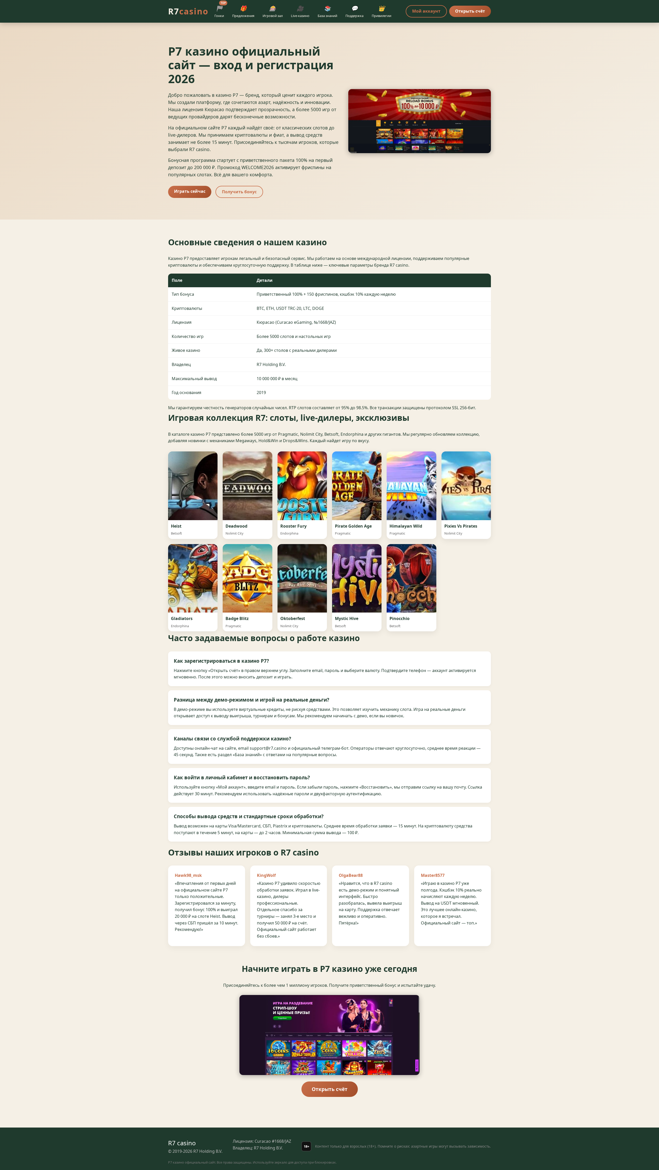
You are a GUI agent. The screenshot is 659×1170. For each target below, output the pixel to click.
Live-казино (300, 11)
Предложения (243, 11)
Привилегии (381, 11)
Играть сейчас (189, 191)
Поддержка (354, 11)
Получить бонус (239, 192)
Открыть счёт (470, 11)
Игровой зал (273, 11)
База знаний (327, 11)
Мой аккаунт (426, 11)
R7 (188, 11)
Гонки (220, 10)
